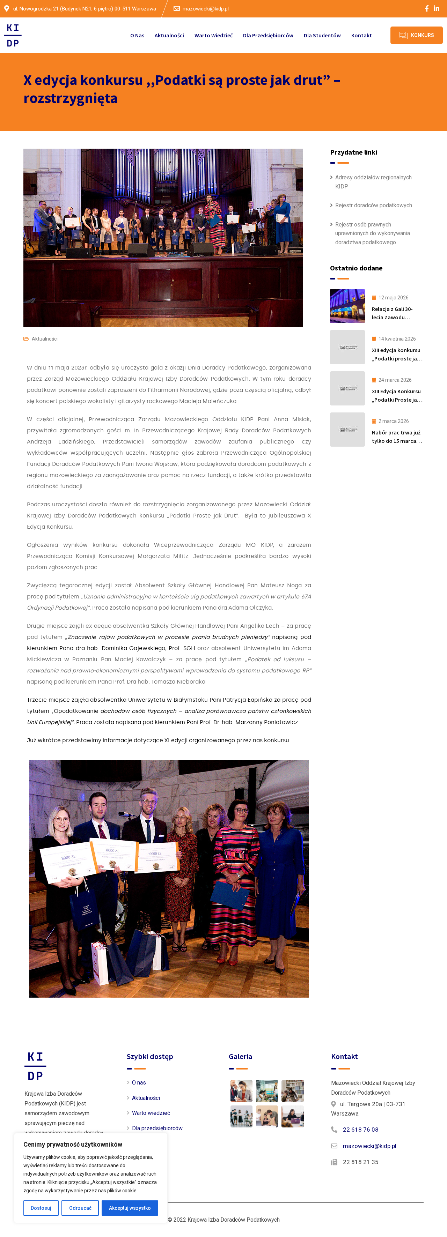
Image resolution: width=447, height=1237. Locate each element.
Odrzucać (80, 1208)
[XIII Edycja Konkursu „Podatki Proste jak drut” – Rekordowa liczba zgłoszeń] (347, 388)
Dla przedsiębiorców (268, 35)
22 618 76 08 (361, 1129)
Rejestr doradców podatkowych (373, 205)
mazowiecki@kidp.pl (206, 9)
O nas (137, 35)
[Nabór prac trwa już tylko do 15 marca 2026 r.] (347, 429)
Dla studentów (322, 35)
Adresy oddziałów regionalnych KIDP (373, 182)
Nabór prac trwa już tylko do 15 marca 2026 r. (396, 441)
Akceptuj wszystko (130, 1208)
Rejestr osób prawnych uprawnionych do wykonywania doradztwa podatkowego (372, 233)
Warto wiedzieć (214, 35)
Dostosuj (41, 1208)
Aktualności (169, 35)
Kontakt (361, 35)
